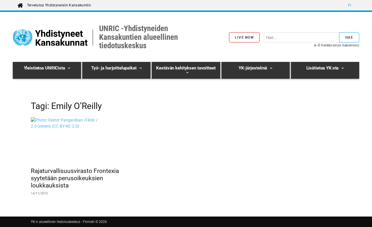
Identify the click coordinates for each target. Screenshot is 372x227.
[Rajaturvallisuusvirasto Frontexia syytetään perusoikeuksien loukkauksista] (78, 140)
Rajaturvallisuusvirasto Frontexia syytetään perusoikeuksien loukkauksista (75, 178)
